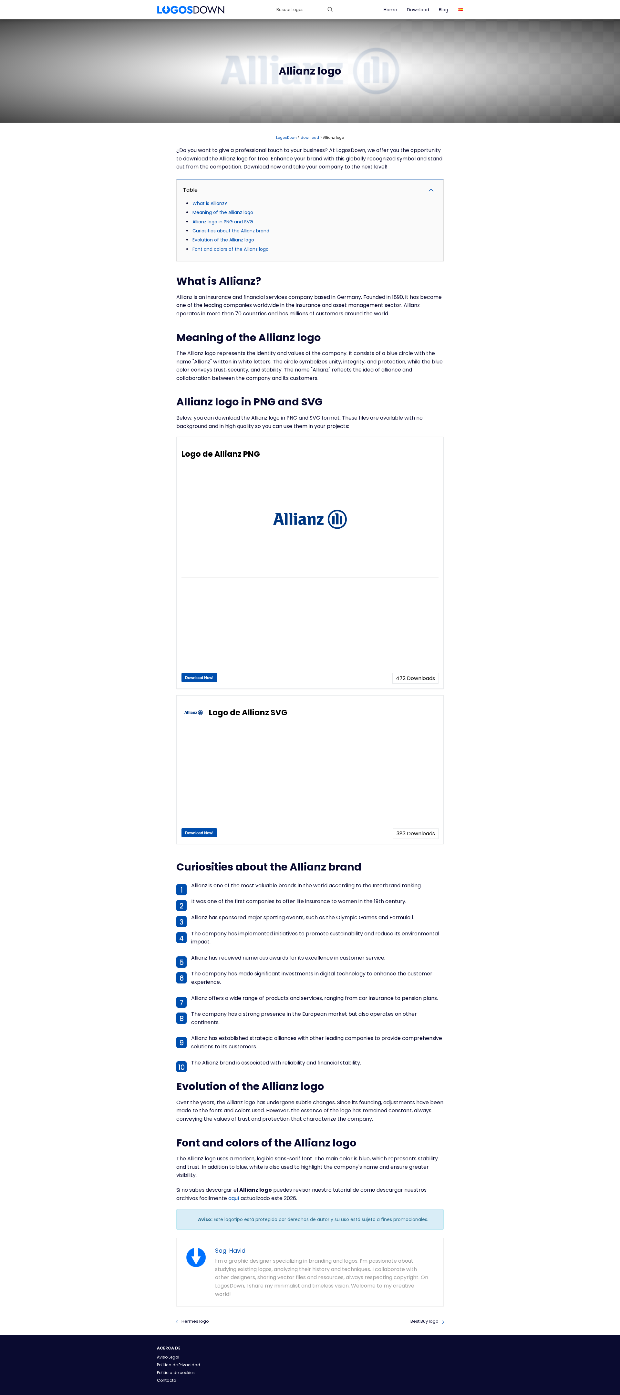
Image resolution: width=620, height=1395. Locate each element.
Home (390, 9)
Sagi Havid (230, 1251)
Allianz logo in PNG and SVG (222, 222)
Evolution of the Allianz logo (223, 240)
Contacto (166, 1380)
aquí (233, 1198)
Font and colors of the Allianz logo (230, 249)
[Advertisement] (310, 628)
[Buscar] (330, 9)
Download (418, 9)
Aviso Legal (168, 1357)
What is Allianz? (209, 203)
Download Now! (199, 677)
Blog (443, 9)
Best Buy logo (424, 1321)
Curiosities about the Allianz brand (230, 231)
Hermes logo (195, 1321)
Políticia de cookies (176, 1372)
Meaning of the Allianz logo (222, 212)
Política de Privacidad (178, 1365)
